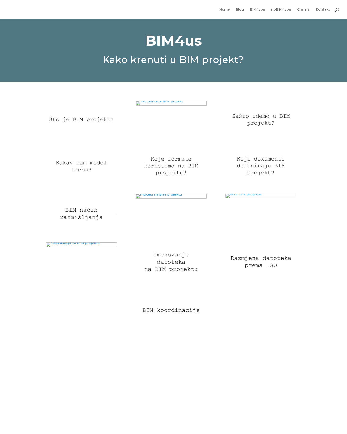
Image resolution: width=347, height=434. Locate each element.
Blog (240, 10)
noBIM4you (281, 10)
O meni (303, 10)
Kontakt (323, 10)
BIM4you (257, 10)
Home (224, 10)
